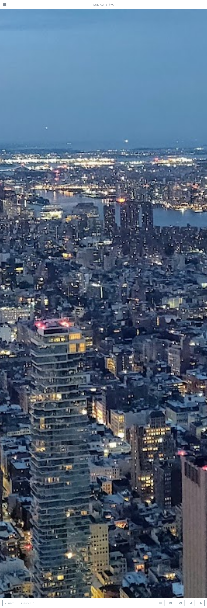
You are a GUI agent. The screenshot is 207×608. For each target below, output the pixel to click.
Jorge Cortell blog (103, 4)
